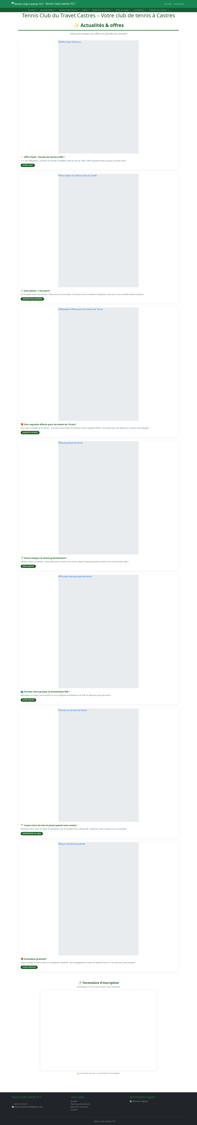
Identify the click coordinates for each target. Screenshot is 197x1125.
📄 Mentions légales (139, 1101)
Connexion (178, 3)
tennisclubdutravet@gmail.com (28, 1107)
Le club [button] (31, 10)
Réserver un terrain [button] (102, 10)
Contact (74, 1109)
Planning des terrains (80, 1104)
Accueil (167, 3)
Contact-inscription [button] (158, 10)
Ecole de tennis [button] (47, 10)
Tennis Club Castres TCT (60, 3)
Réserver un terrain (79, 1107)
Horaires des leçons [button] (68, 10)
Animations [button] (139, 10)
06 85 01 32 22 (20, 1104)
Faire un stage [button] (122, 10)
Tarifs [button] (85, 10)
